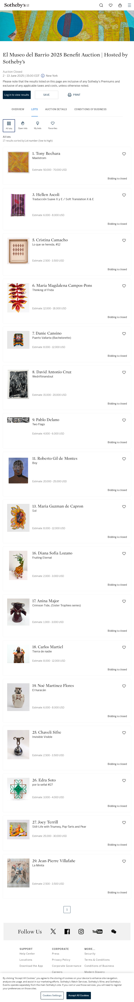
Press (55, 953)
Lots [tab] (34, 109)
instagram (81, 931)
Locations (26, 959)
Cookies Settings (52, 995)
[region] (67, 987)
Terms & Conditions (97, 959)
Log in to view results (16, 94)
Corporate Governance (66, 966)
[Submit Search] (101, 5)
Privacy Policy (61, 959)
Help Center (27, 953)
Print (76, 94)
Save (46, 94)
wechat (113, 931)
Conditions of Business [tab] (90, 109)
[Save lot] (124, 154)
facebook (67, 931)
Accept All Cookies (78, 995)
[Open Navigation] (129, 5)
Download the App (31, 966)
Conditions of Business (99, 966)
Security (89, 953)
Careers (57, 972)
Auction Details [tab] (56, 109)
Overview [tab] (18, 109)
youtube (97, 931)
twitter (53, 931)
